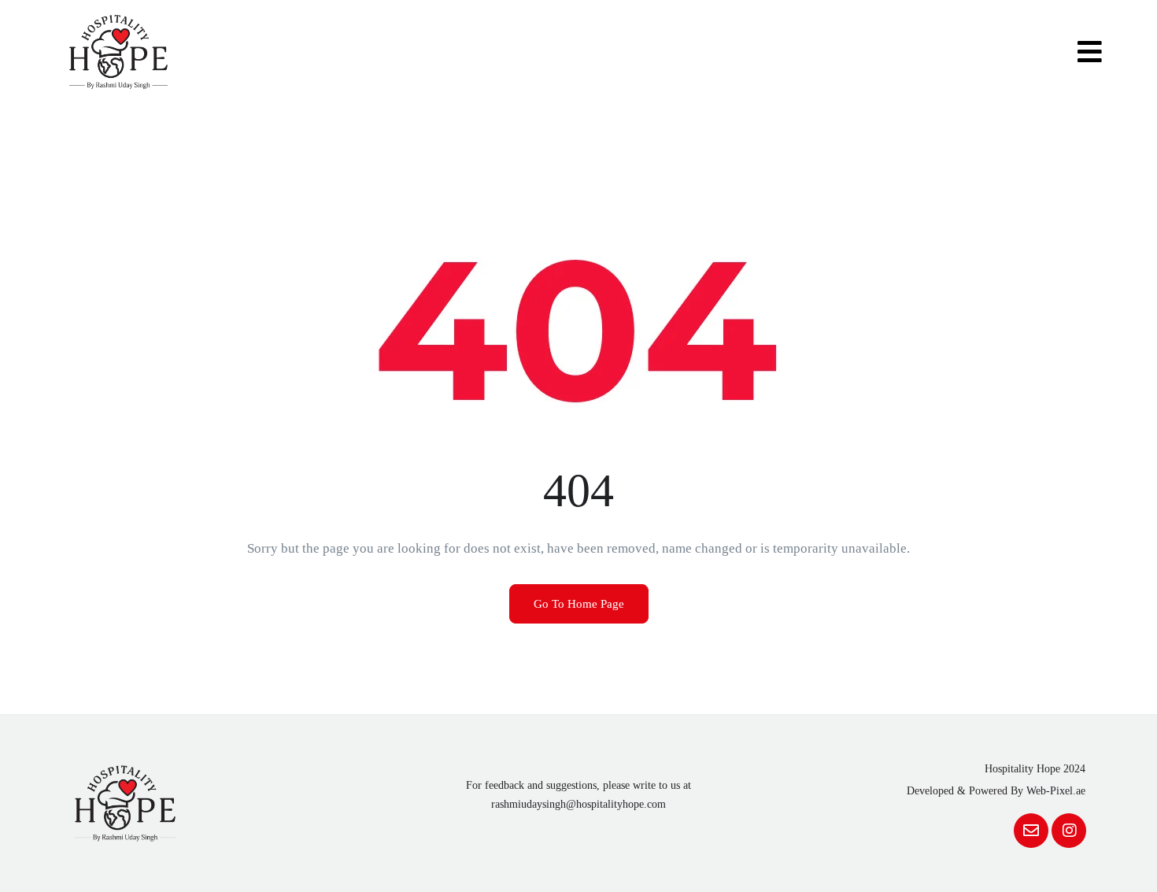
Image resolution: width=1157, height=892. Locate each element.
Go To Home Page (579, 604)
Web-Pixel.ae (1055, 791)
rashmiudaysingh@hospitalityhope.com (578, 804)
